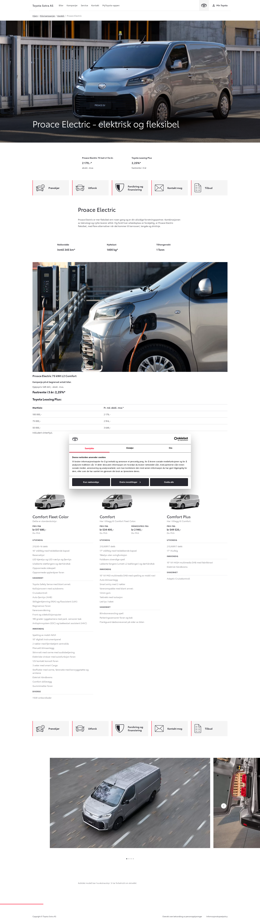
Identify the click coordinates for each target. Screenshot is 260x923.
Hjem (35, 15)
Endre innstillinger (128, 482)
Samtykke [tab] (89, 448)
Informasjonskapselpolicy (216, 916)
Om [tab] (170, 448)
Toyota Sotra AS (42, 5)
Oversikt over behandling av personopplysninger (182, 916)
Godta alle (169, 482)
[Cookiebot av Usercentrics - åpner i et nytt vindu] (176, 439)
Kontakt (95, 5)
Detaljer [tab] (130, 448)
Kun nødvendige (91, 482)
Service (84, 5)
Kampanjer (72, 5)
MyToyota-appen (111, 5)
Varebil (60, 15)
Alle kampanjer (47, 15)
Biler (61, 5)
